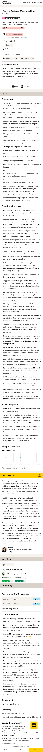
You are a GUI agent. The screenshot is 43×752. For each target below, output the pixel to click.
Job (16, 86)
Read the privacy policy (8, 743)
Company (27, 86)
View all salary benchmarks (12, 468)
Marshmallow (27, 11)
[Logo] (6, 2)
